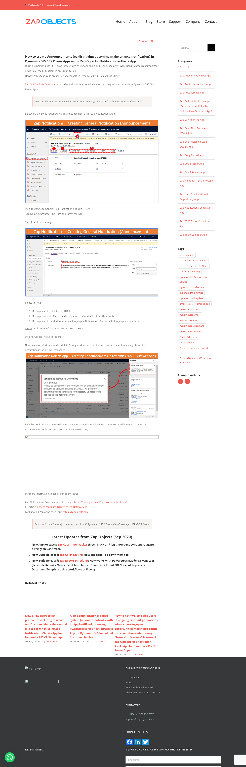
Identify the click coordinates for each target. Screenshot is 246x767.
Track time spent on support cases (194, 350)
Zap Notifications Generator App (195, 210)
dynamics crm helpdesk (191, 298)
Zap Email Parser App (192, 163)
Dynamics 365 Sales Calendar (194, 287)
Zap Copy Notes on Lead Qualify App (193, 144)
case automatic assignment (193, 260)
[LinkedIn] (187, 381)
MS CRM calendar (188, 320)
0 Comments (52, 641)
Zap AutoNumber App (192, 92)
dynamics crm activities (191, 292)
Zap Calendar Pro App (192, 119)
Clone (205, 266)
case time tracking (189, 266)
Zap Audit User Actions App (195, 84)
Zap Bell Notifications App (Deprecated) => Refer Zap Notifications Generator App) (196, 106)
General (184, 67)
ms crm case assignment (192, 325)
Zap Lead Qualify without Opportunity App (194, 197)
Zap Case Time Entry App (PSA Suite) (194, 131)
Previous (143, 41)
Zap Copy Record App (192, 155)
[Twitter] (180, 381)
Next (153, 41)
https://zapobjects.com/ (76, 512)
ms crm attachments (190, 309)
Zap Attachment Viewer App (195, 75)
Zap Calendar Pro (71, 555)
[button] (10, 757)
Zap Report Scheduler (74, 560)
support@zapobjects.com (58, 5)
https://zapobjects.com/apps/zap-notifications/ (100, 502)
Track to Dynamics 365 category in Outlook (195, 360)
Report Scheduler (188, 337)
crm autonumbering (190, 271)
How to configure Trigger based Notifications (62, 506)
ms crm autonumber (190, 314)
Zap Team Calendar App (193, 234)
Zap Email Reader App (192, 172)
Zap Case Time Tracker (72, 544)
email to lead (203, 303)
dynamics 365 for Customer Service (193, 279)
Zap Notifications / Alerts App (41, 84)
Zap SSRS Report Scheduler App (195, 224)
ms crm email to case (190, 331)
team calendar (187, 342)
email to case (186, 303)
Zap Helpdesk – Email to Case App (196, 183)
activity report (187, 255)
